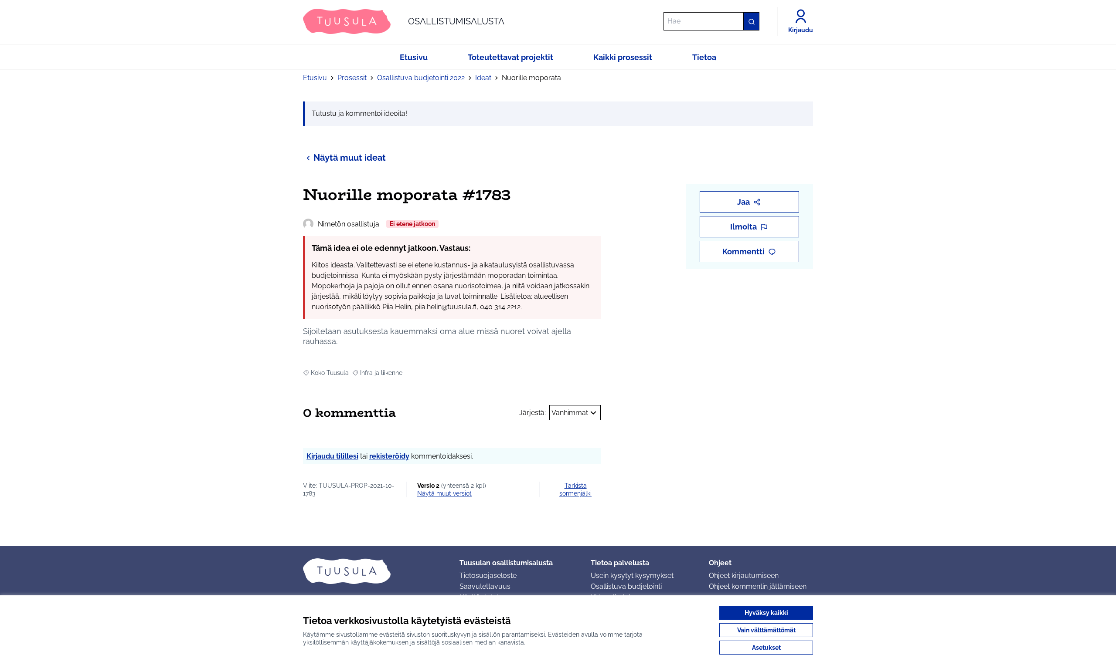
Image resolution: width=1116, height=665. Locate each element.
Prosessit (352, 78)
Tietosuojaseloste (488, 575)
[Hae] (751, 21)
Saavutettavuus (484, 586)
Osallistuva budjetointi (626, 586)
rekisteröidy (389, 456)
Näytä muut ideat (349, 157)
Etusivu (315, 78)
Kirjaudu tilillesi (332, 456)
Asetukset (766, 647)
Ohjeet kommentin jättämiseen (757, 586)
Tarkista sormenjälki (575, 489)
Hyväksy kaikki (766, 612)
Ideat (483, 78)
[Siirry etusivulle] (374, 571)
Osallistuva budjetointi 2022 (421, 78)
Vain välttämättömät (766, 630)
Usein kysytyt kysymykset (632, 575)
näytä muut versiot (444, 493)
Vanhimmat (569, 412)
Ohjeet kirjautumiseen (744, 575)
